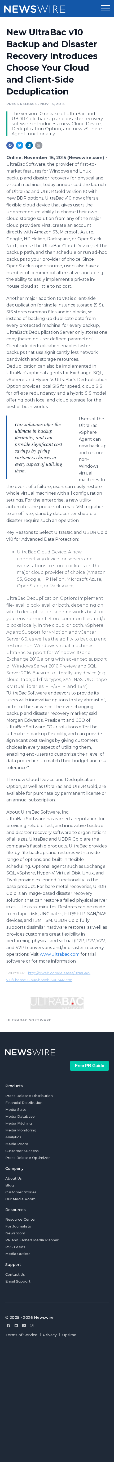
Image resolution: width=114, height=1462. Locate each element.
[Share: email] (38, 145)
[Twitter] (16, 1326)
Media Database (20, 1116)
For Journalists (18, 1226)
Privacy (50, 1335)
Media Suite (16, 1109)
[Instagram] (31, 1326)
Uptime (69, 1335)
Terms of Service (21, 1335)
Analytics (13, 1137)
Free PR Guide (89, 1065)
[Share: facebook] (10, 145)
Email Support (17, 1281)
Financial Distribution (23, 1102)
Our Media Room (20, 1199)
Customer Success (22, 1151)
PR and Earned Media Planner (32, 1240)
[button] (105, 8)
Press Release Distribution (29, 1096)
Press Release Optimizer (27, 1158)
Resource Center (20, 1219)
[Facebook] (8, 1326)
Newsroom (15, 1233)
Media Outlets (17, 1254)
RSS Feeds (15, 1247)
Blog (9, 1185)
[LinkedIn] (24, 1326)
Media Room (16, 1144)
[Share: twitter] (19, 145)
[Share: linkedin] (29, 145)
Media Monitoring (20, 1130)
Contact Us (15, 1274)
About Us (13, 1178)
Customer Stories (21, 1192)
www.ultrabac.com (60, 954)
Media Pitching (18, 1123)
